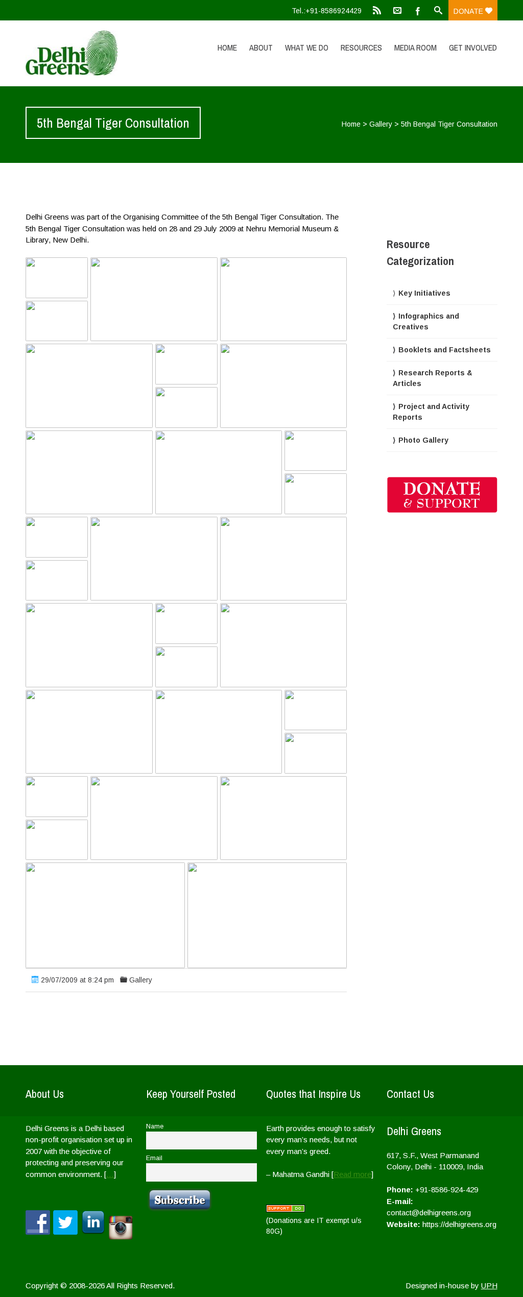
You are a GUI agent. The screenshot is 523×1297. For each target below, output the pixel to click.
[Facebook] (418, 10)
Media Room (415, 47)
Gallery (380, 124)
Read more (352, 1174)
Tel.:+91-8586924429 (327, 11)
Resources (361, 47)
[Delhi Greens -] (96, 53)
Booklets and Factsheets (444, 350)
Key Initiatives (424, 293)
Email (154, 1158)
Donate (469, 11)
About (261, 47)
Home (227, 47)
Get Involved (473, 47)
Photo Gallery (423, 440)
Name (154, 1126)
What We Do (306, 47)
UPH (489, 1285)
